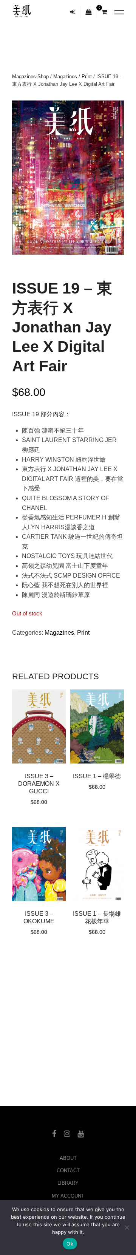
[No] (126, 1227)
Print (87, 76)
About (68, 1158)
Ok (69, 1244)
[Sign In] (72, 12)
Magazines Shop (30, 76)
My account (68, 1196)
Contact (68, 1170)
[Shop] (88, 12)
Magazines (65, 76)
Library (68, 1183)
